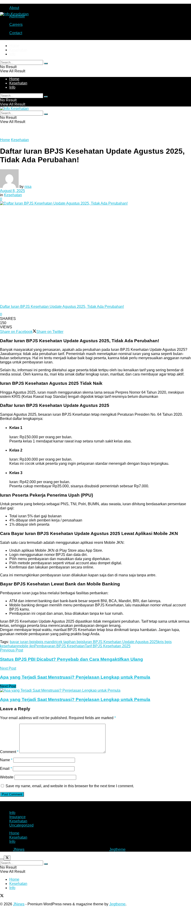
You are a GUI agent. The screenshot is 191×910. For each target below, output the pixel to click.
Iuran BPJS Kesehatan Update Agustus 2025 (121, 642)
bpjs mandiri (46, 642)
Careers (16, 25)
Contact (15, 33)
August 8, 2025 (12, 191)
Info (12, 54)
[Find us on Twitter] (2, 896)
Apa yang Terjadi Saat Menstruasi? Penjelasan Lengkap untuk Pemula (75, 699)
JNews (18, 849)
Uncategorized (21, 825)
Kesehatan (18, 50)
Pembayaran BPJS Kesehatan (59, 646)
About (14, 8)
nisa (27, 187)
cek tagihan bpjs (70, 642)
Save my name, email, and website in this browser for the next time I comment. (70, 786)
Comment (9, 752)
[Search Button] (46, 63)
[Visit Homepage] (14, 14)
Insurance (17, 817)
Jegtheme (117, 849)
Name (6, 760)
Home (14, 46)
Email (6, 769)
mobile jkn (25, 646)
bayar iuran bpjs (23, 642)
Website (7, 777)
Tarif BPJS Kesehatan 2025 (107, 646)
